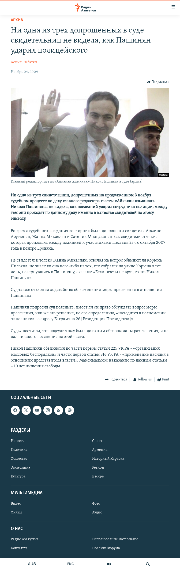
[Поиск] (148, 564)
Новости (18, 441)
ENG (70, 564)
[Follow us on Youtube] (37, 410)
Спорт (97, 441)
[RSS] (58, 410)
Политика (19, 450)
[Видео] (109, 564)
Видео (16, 503)
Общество (19, 459)
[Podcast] (69, 410)
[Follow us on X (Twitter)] (26, 410)
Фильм (16, 512)
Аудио (97, 512)
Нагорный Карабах (108, 459)
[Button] (158, 82)
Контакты (19, 548)
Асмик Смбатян (24, 62)
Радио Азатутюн (24, 539)
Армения (100, 450)
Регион (98, 468)
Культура (18, 476)
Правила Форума (106, 548)
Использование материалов (115, 539)
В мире (98, 476)
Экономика (20, 468)
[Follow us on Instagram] (47, 410)
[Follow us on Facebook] (15, 410)
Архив (17, 20)
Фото (96, 503)
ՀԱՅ (32, 564)
